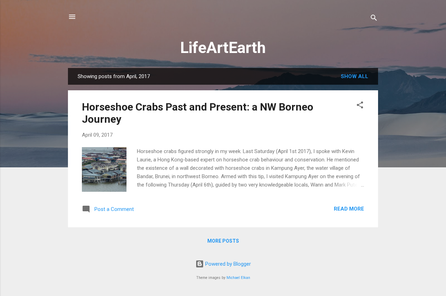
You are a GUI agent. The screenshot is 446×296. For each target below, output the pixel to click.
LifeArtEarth (223, 47)
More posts (223, 241)
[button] (360, 106)
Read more (349, 209)
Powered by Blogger (227, 264)
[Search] (374, 19)
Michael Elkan (238, 277)
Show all (354, 76)
